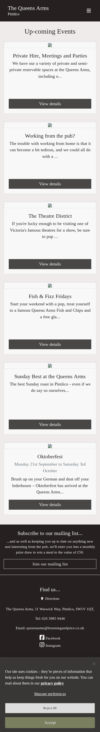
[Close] (94, 663)
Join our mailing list (50, 564)
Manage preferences (50, 694)
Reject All (50, 708)
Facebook (53, 638)
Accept (50, 723)
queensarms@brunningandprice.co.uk (55, 628)
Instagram (53, 645)
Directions (51, 599)
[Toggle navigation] (88, 10)
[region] (50, 694)
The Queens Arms (28, 8)
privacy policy (52, 683)
